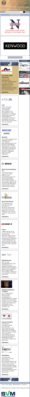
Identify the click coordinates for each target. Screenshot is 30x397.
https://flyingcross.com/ (8, 328)
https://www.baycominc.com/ (9, 143)
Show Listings (8, 384)
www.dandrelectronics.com (8, 263)
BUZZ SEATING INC (7, 201)
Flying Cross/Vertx (7, 322)
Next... (14, 63)
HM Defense (5, 355)
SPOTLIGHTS (24, 61)
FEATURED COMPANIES (15, 14)
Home (3, 384)
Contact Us (24, 384)
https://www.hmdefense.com (9, 361)
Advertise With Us (17, 384)
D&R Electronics (6, 260)
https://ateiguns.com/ (7, 111)
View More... (5, 92)
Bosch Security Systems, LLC (9, 170)
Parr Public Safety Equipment (7, 76)
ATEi (3, 105)
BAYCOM (4, 137)
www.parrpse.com (6, 80)
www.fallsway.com (6, 297)
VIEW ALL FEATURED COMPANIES (15, 57)
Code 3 (4, 229)
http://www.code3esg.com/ (8, 235)
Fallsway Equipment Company (8, 290)
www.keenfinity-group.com (8, 177)
